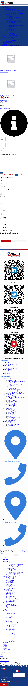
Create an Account (4, 661)
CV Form (2, 681)
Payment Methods (13, 25)
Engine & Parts (11, 425)
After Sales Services (10, 28)
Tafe (13, 31)
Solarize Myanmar (10, 32)
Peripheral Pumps (10, 37)
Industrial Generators (11, 9)
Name (1, 139)
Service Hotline (12, 41)
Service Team (12, 30)
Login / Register (7, 649)
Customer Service (10, 23)
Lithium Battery (9, 30)
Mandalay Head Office (14, 21)
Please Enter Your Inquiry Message (8, 154)
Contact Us (7, 373)
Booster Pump (9, 40)
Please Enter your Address (6, 677)
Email (1, 144)
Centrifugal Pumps (10, 38)
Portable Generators (12, 387)
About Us (8, 9)
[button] (14, 177)
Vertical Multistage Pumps (13, 417)
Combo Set (11, 33)
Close (1, 553)
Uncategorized (6, 45)
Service (4, 183)
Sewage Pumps (11, 413)
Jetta (13, 33)
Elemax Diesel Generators (15, 20)
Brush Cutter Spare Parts (13, 424)
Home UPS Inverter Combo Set (17, 397)
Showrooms (9, 19)
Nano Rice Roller (11, 423)
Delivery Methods (13, 26)
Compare (5, 648)
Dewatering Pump (10, 46)
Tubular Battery (11, 400)
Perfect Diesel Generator (15, 12)
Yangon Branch (12, 22)
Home (1, 45)
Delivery (5, 187)
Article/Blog (7, 370)
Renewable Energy (9, 395)
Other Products (8, 421)
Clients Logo (9, 13)
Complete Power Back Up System (15, 393)
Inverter (14, 34)
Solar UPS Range (11, 399)
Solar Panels (12, 34)
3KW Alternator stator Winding (7, 95)
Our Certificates (8, 369)
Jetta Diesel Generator (14, 17)
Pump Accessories (11, 420)
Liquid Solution (8, 408)
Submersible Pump (10, 42)
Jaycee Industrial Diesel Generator (17, 13)
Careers (6, 372)
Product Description (8, 177)
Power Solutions (8, 379)
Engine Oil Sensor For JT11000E (8, 70)
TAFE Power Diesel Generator (16, 10)
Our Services (7, 366)
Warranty (5, 180)
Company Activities (10, 10)
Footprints (8, 15)
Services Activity (13, 35)
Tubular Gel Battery (12, 401)
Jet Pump (8, 44)
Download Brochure (8, 190)
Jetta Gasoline (12, 16)
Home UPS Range (11, 396)
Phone (1, 150)
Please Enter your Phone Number (8, 671)
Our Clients (7, 365)
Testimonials (9, 16)
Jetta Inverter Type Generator (16, 18)
